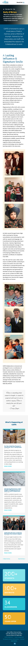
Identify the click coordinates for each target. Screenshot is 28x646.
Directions (9, 635)
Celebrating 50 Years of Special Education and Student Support (13, 533)
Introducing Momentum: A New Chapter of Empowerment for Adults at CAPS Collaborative (12, 490)
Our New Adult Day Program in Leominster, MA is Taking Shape (13, 446)
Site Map (22, 639)
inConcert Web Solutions (14, 639)
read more (8, 466)
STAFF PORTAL (14, 641)
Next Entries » (21, 558)
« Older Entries (6, 558)
